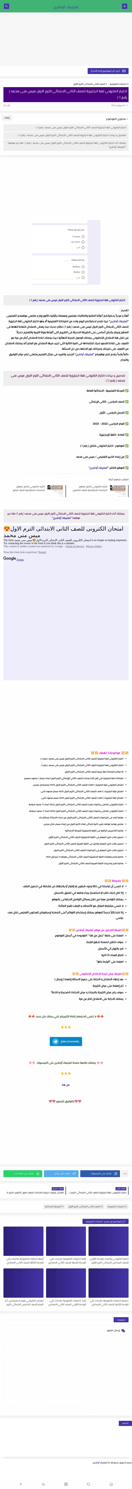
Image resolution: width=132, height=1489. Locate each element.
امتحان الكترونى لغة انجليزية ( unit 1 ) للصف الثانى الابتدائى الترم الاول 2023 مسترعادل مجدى (78, 785)
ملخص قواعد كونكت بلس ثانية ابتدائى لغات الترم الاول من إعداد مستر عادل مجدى (83, 824)
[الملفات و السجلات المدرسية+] (102, 1478)
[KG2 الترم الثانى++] (3, 1473)
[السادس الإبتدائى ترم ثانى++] (58, 1473)
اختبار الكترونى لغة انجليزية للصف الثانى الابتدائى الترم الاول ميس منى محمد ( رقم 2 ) (81, 759)
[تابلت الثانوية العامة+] (118, 1478)
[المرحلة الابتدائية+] (41, 1473)
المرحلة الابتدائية (53, 1206)
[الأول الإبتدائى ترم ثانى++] (8, 1468)
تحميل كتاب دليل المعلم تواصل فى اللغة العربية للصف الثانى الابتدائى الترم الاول (83, 844)
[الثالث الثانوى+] (91, 1468)
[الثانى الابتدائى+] (3, 1468)
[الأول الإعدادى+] (74, 1468)
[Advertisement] (66, 39)
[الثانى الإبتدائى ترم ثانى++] (124, 1473)
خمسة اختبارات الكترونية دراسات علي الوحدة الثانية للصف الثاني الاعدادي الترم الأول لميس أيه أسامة (109, 1302)
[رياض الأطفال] (36, 1473)
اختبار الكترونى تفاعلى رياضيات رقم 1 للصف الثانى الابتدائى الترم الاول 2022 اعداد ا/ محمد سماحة (76, 811)
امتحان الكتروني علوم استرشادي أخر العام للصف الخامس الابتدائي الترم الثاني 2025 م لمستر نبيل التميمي (24, 1302)
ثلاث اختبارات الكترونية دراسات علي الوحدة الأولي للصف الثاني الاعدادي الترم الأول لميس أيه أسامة (67, 1302)
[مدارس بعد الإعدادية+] (96, 1478)
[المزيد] (129, 1478)
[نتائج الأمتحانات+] (91, 1478)
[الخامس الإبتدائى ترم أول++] (80, 1473)
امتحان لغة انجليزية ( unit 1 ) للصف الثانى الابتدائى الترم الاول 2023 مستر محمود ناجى (82, 798)
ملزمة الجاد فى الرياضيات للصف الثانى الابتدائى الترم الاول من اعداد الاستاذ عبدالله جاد (81, 817)
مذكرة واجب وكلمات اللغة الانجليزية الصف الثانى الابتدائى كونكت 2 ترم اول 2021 (84, 857)
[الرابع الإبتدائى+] (102, 1473)
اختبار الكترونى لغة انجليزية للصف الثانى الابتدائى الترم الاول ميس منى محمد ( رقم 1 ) (81, 128)
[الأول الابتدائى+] (19, 1468)
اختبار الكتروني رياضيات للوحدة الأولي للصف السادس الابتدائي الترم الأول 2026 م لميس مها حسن (109, 1260)
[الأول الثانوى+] (124, 1468)
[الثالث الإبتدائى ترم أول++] (113, 1473)
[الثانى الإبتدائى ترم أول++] (129, 1473)
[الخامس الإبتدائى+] (85, 1473)
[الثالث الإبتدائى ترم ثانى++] (107, 1473)
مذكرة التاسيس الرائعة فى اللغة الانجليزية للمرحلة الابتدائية (94, 831)
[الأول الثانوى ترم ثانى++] (113, 1468)
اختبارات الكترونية (118, 84)
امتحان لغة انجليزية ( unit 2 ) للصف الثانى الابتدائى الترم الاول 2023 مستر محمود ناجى (82, 791)
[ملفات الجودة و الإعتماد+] (113, 1478)
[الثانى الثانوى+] (107, 1468)
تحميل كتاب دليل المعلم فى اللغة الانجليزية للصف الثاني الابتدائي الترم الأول (85, 837)
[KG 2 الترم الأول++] (8, 1473)
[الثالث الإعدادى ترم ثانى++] (30, 1468)
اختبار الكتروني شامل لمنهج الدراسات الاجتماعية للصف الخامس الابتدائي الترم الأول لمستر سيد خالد (90, 488)
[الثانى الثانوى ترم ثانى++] (96, 1468)
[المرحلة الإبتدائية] (25, 1468)
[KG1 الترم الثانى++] (19, 1473)
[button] (100, 1173)
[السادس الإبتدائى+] (69, 1473)
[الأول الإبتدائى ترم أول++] (14, 1468)
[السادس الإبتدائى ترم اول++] (63, 1473)
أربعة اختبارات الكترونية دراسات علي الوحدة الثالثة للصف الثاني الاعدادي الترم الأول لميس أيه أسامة (24, 1260)
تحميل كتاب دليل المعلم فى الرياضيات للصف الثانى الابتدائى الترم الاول (88, 850)
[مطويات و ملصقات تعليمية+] (107, 1478)
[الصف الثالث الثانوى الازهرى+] (47, 1473)
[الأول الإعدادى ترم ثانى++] (63, 1468)
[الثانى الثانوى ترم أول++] (102, 1468)
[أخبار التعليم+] (124, 1478)
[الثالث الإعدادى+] (41, 1468)
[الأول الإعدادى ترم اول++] (69, 1468)
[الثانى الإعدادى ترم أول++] (52, 1468)
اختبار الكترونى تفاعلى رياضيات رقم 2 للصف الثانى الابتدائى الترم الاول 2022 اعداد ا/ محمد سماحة (76, 804)
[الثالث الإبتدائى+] (118, 1473)
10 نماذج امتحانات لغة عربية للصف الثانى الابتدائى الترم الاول (94, 772)
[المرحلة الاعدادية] (80, 1468)
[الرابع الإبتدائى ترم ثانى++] (91, 1473)
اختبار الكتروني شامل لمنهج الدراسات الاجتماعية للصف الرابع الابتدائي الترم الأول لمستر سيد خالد (29, 488)
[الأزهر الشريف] (52, 1473)
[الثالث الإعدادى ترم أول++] (36, 1468)
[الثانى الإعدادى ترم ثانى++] (47, 1468)
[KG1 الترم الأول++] (25, 1473)
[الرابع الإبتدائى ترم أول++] (96, 1473)
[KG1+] (30, 1473)
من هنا (66, 1085)
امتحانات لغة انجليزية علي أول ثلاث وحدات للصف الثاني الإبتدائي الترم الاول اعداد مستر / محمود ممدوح (73, 778)
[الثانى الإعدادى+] (58, 1468)
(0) (5, 105)
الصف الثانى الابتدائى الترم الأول (89, 84)
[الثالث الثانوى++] (85, 1468)
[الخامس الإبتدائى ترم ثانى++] (74, 1473)
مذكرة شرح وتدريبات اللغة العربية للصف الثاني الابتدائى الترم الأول (91, 863)
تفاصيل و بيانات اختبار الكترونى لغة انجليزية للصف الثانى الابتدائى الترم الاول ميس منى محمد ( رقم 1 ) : (71, 135)
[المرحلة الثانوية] (129, 1468)
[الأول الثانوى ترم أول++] (118, 1468)
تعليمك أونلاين (66, 7)
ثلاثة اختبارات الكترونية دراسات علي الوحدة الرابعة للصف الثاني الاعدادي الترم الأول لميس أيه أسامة (67, 1260)
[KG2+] (14, 1473)
